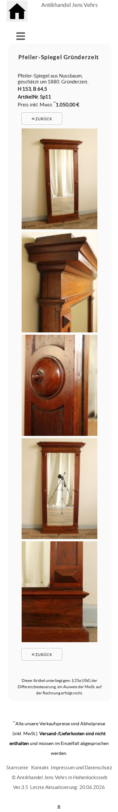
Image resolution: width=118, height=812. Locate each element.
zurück (43, 119)
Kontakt (40, 767)
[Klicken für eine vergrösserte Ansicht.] (59, 227)
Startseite (17, 767)
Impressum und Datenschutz (81, 767)
